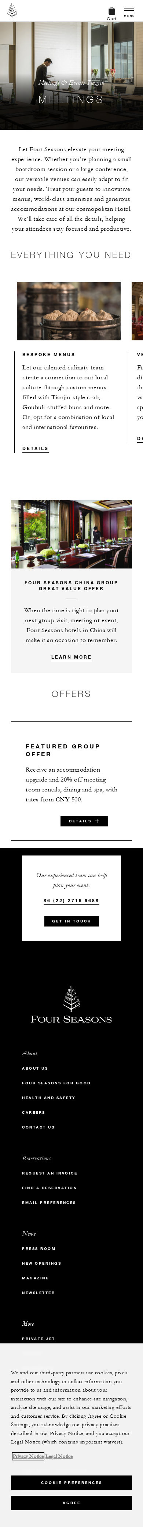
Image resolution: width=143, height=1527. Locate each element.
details (80, 821)
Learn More (71, 657)
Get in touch (71, 921)
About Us (35, 1068)
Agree (72, 1503)
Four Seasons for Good (56, 1083)
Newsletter (38, 1292)
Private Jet (38, 1338)
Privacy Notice (28, 1456)
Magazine (35, 1278)
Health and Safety (49, 1097)
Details (35, 448)
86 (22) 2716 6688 (71, 900)
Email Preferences (49, 1202)
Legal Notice (59, 1456)
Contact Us (38, 1127)
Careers (33, 1112)
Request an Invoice (49, 1173)
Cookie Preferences (71, 1482)
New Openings (41, 1263)
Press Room (39, 1248)
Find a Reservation (49, 1188)
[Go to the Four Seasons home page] (12, 10)
